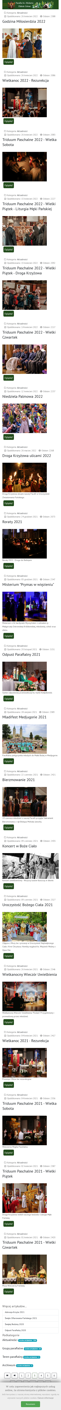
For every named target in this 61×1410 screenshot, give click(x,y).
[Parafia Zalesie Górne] (30, 4)
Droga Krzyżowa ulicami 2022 (26, 455)
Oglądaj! (8, 61)
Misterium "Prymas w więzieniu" (28, 584)
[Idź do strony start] (7, 1375)
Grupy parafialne (12, 1348)
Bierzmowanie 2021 (18, 779)
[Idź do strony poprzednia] (15, 1375)
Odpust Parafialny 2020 (15, 1330)
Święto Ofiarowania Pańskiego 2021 (21, 1318)
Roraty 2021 (12, 521)
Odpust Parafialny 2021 (21, 654)
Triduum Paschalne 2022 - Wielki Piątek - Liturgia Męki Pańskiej (29, 206)
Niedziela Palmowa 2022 (22, 396)
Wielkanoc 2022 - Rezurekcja (25, 80)
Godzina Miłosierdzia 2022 (23, 21)
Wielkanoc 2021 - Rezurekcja (25, 1040)
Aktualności (22, 12)
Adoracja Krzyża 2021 (14, 1312)
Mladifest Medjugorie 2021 (24, 717)
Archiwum (8, 1365)
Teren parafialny (12, 1357)
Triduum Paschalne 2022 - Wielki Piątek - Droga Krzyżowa (29, 270)
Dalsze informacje (46, 1398)
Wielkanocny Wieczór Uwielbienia (29, 974)
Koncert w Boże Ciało (19, 846)
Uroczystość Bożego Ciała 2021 (27, 904)
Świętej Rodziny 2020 (14, 1324)
